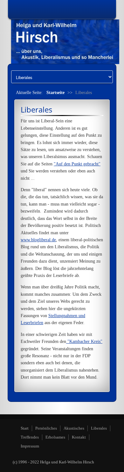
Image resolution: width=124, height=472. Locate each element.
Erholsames (55, 437)
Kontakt (79, 437)
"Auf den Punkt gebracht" (77, 164)
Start (25, 428)
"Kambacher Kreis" (84, 341)
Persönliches (46, 428)
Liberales (99, 428)
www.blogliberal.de (38, 239)
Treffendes (30, 437)
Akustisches (74, 428)
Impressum (30, 446)
